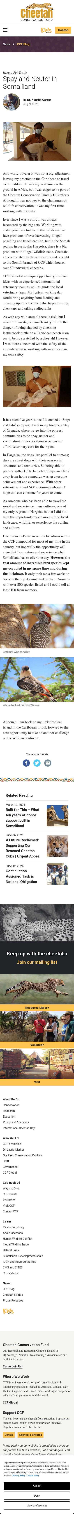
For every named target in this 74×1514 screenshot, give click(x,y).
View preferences (37, 1505)
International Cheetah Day (19, 1128)
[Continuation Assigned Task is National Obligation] (57, 874)
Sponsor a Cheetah (30, 1434)
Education (9, 1116)
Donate (63, 30)
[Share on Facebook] (26, 763)
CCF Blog (23, 44)
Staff (6, 1161)
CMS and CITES (13, 1267)
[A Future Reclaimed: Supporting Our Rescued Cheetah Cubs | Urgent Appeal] (57, 845)
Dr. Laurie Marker (13, 1149)
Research (9, 1111)
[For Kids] (46, 30)
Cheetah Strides (13, 1294)
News (6, 44)
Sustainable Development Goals (23, 1256)
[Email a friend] (47, 763)
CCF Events (10, 1194)
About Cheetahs (13, 1233)
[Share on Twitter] (37, 763)
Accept (37, 1485)
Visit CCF (9, 1205)
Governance (10, 1167)
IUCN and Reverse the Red (19, 1261)
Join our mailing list (37, 962)
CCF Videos (10, 1273)
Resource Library (37, 1007)
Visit (37, 1082)
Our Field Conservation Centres (22, 1155)
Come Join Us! (12, 1366)
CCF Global (10, 1172)
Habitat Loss (11, 1250)
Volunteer (37, 1045)
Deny (37, 1495)
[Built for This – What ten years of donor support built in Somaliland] (57, 815)
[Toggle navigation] (5, 30)
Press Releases (13, 1300)
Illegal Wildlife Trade (16, 1244)
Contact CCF (10, 1211)
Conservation (11, 1105)
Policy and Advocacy (16, 1122)
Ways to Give (11, 1188)
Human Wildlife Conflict (17, 1238)
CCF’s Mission (12, 1144)
